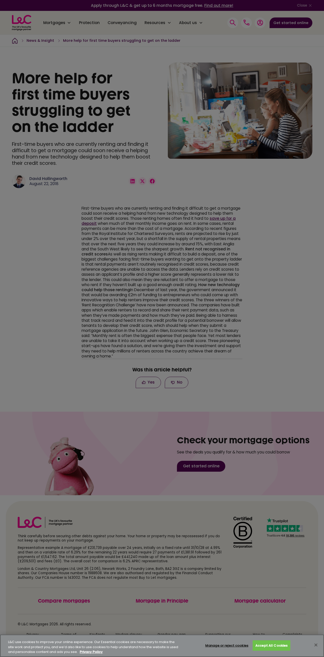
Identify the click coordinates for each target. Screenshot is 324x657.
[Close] (315, 644)
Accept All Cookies (271, 645)
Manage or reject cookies (226, 645)
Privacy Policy (91, 651)
